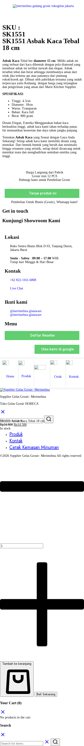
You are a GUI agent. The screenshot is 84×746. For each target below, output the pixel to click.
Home (10, 376)
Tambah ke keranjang (16, 663)
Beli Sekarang (45, 694)
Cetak (58, 376)
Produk (26, 376)
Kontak (74, 376)
